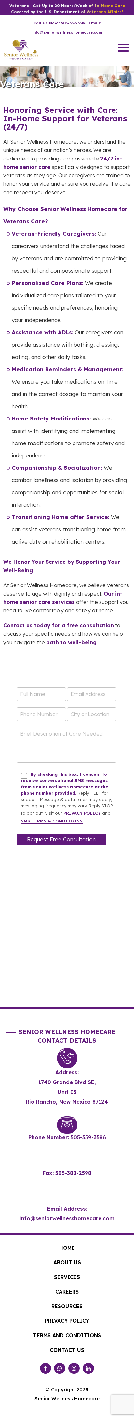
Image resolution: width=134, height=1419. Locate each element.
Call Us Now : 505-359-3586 (60, 23)
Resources (67, 1306)
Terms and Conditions (67, 1335)
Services (67, 1277)
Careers (67, 1291)
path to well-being (71, 642)
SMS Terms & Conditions (52, 820)
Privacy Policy (82, 813)
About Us (67, 1262)
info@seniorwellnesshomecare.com (67, 1218)
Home (67, 1248)
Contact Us (67, 1350)
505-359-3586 (88, 1137)
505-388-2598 (73, 1173)
